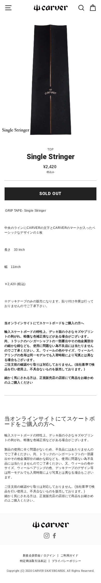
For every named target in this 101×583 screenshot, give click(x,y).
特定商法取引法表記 (33, 561)
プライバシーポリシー (66, 561)
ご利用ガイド (69, 555)
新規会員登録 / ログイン (39, 555)
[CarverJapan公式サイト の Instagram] (46, 535)
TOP (50, 149)
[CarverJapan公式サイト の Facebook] (54, 535)
